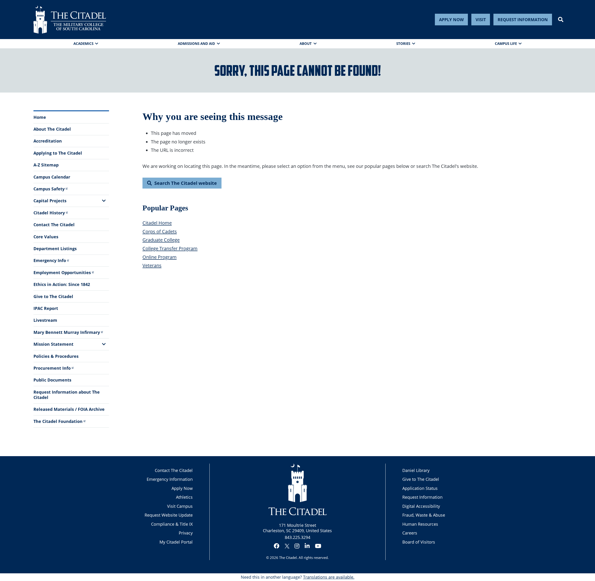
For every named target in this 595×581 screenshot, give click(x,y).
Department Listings (55, 248)
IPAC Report (45, 308)
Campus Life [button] (506, 43)
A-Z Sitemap (46, 165)
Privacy (186, 533)
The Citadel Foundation (58, 421)
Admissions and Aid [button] (196, 43)
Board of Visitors (418, 542)
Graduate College (161, 239)
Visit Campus (180, 506)
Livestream (45, 320)
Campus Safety (49, 189)
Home (39, 117)
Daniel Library (416, 470)
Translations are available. (328, 577)
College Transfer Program (170, 248)
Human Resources (420, 524)
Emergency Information (170, 479)
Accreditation (47, 141)
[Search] (560, 19)
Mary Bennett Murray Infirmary (66, 332)
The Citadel (288, 557)
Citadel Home (157, 222)
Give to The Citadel (53, 296)
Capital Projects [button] (49, 200)
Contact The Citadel (54, 224)
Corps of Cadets (159, 231)
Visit (481, 19)
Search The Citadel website (185, 183)
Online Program (159, 257)
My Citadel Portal (176, 542)
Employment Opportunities (62, 272)
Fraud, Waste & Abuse (423, 515)
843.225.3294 (297, 537)
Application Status (420, 488)
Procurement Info (52, 368)
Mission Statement (53, 344)
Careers (409, 533)
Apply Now (451, 19)
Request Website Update (169, 515)
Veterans (152, 265)
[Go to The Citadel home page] (69, 19)
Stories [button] (403, 43)
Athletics (184, 497)
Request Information (523, 19)
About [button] (306, 43)
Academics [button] (83, 43)
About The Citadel (52, 129)
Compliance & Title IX (172, 524)
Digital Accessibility (421, 506)
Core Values (45, 236)
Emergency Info (49, 260)
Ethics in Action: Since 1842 (61, 284)
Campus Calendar (51, 177)
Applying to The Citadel (57, 153)
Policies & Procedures (56, 356)
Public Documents (52, 380)
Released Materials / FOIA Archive (69, 409)
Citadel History (49, 213)
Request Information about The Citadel (66, 394)
